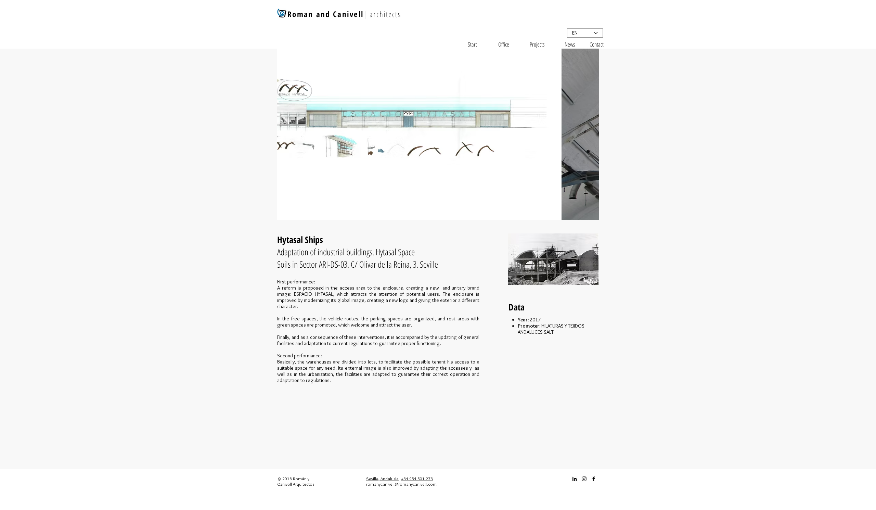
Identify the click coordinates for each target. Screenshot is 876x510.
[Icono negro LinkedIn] (574, 479)
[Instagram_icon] (584, 479)
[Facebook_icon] (594, 479)
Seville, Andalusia (382, 478)
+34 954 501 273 (417, 478)
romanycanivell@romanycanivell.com (401, 484)
